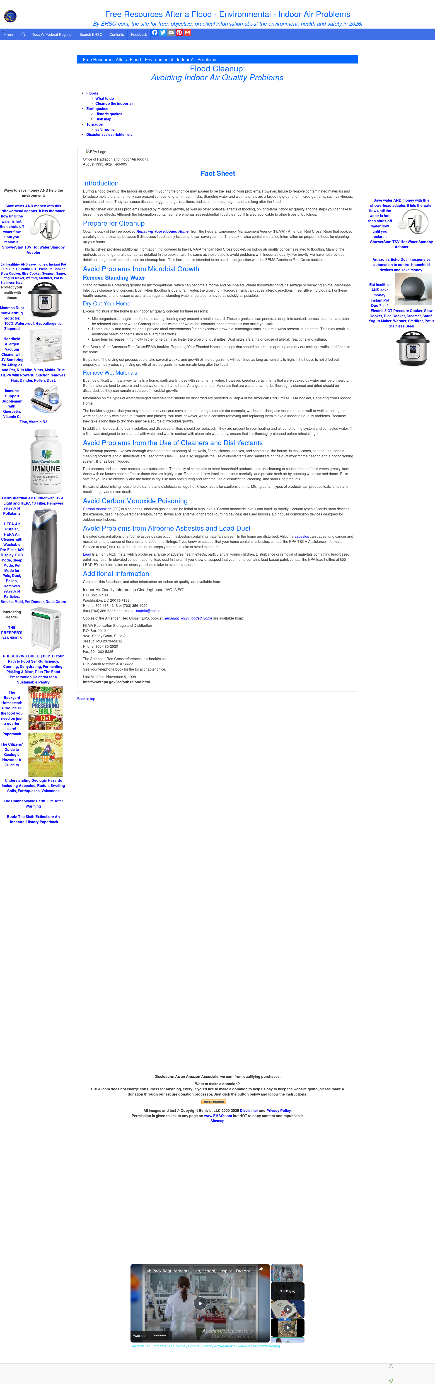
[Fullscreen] (300, 1279)
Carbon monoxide (97, 508)
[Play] (273, 1279)
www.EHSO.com (218, 1115)
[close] (391, 1366)
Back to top (86, 698)
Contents (116, 34)
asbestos (302, 536)
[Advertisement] (33, 120)
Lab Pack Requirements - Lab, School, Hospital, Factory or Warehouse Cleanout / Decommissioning (199, 1271)
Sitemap (217, 1120)
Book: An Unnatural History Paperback (33, 819)
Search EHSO (91, 34)
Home (9, 34)
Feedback (139, 34)
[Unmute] (279, 1279)
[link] (137, 1271)
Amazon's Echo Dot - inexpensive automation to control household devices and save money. (401, 264)
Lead (87, 554)
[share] (261, 1269)
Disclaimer (249, 1110)
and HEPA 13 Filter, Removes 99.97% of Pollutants (33, 505)
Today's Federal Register (52, 34)
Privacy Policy (278, 1110)
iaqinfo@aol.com (149, 610)
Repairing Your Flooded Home (162, 231)
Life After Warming (33, 803)
